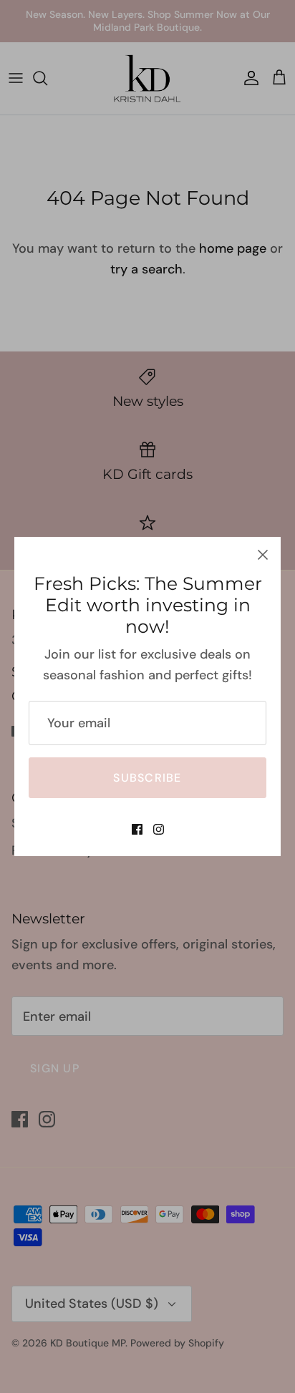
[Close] (263, 555)
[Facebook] (137, 829)
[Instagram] (158, 829)
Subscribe (147, 777)
